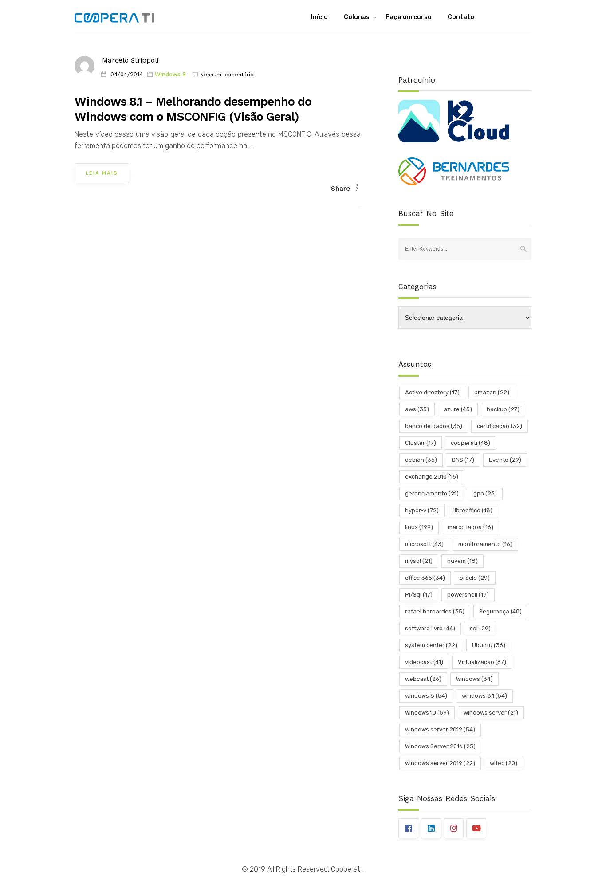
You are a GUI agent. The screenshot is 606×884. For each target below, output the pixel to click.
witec (503, 763)
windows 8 (426, 695)
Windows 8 (170, 74)
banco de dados (433, 426)
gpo (485, 493)
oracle (475, 577)
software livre (430, 628)
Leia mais (102, 173)
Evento (505, 459)
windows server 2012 (440, 729)
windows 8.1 (484, 695)
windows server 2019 (440, 763)
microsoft (424, 544)
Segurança (500, 611)
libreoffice (472, 510)
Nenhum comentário (227, 74)
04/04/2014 (126, 74)
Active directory (432, 392)
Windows (474, 679)
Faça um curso (409, 17)
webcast (423, 679)
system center (431, 645)
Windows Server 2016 (440, 746)
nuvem (462, 561)
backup (503, 409)
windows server (491, 712)
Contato (461, 17)
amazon (491, 392)
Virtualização (482, 662)
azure (458, 409)
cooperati (470, 443)
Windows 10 (427, 712)
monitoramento (485, 544)
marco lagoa (470, 527)
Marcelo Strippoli (130, 60)
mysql (419, 561)
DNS (463, 459)
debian (421, 459)
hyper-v (422, 510)
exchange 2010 (431, 476)
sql (480, 628)
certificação (499, 426)
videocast (424, 662)
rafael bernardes (434, 611)
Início (319, 17)
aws (417, 409)
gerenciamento (432, 493)
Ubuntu (488, 645)
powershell (468, 594)
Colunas (357, 17)
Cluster (420, 443)
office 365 (425, 577)
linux (419, 527)
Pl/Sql (419, 594)
